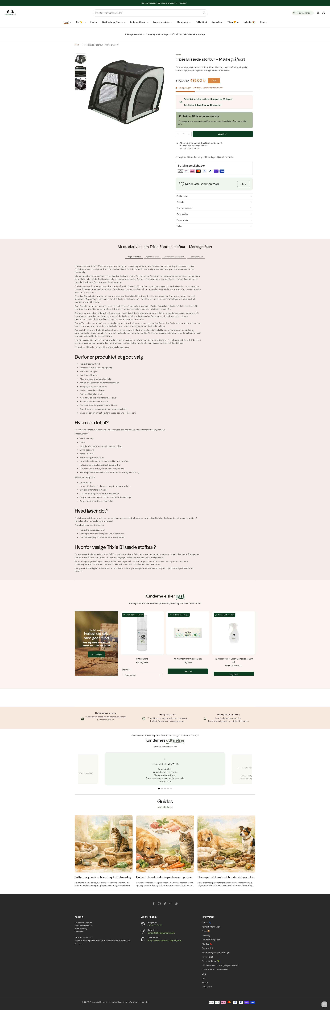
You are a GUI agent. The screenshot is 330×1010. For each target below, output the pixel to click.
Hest (92, 22)
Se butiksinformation (189, 148)
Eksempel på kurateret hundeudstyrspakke (225, 877)
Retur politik (207, 948)
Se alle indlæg (164, 807)
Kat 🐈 (79, 22)
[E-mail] (171, 903)
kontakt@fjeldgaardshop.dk (161, 933)
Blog (204, 974)
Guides (263, 22)
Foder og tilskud (137, 22)
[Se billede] (80, 59)
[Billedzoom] (126, 92)
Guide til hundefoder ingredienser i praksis (164, 877)
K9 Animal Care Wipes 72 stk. (188, 658)
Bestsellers (217, 22)
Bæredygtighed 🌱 (211, 961)
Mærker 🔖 (207, 944)
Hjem (77, 45)
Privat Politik (207, 957)
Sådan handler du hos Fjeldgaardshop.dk (221, 965)
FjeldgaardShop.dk (98, 1002)
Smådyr (205, 982)
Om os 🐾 (206, 922)
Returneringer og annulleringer (216, 952)
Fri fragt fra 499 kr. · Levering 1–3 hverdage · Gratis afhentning (163, 3)
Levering (206, 935)
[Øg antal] (188, 134)
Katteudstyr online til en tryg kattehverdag (103, 877)
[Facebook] (153, 903)
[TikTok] (165, 903)
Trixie (178, 54)
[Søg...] (204, 13)
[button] (303, 13)
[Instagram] (159, 903)
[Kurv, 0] (323, 13)
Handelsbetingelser (211, 939)
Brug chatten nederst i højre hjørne (164, 940)
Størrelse (126, 670)
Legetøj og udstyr (161, 22)
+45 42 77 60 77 (155, 925)
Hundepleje (182, 22)
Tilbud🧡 (232, 22)
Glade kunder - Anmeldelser (215, 969)
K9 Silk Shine (142, 658)
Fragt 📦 (206, 931)
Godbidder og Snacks (112, 22)
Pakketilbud (201, 22)
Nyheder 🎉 (249, 22)
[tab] (159, 788)
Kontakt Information (211, 927)
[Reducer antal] (178, 134)
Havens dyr (207, 987)
